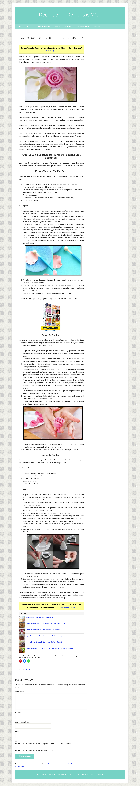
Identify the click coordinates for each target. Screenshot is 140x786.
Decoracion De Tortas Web (70, 14)
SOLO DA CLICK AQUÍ (67, 607)
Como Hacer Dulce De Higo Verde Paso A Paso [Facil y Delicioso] (49, 648)
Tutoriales (40, 670)
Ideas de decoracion (31, 670)
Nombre (18, 713)
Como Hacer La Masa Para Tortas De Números (43, 630)
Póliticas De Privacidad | (96, 774)
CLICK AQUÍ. (51, 51)
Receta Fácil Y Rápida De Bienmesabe (39, 617)
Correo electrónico (22, 722)
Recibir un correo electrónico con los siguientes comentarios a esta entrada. (43, 744)
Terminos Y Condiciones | (81, 774)
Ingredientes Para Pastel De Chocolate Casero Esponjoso (46, 636)
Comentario (20, 692)
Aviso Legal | (70, 774)
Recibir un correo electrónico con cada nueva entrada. (35, 751)
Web (17, 731)
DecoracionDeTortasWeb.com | (57, 774)
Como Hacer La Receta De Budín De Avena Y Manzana (45, 624)
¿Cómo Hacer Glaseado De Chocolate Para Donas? (44, 642)
